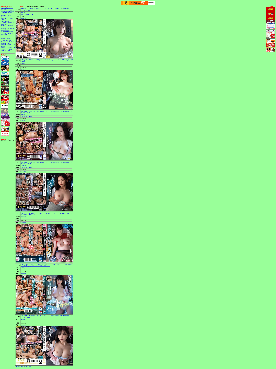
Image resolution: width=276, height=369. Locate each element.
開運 (9, 43)
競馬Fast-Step (4, 34)
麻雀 (10, 38)
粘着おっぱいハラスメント (27, 14)
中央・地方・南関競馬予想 (7, 33)
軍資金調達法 (4, 43)
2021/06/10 (23, 325)
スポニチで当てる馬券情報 (7, 11)
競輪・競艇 (6, 38)
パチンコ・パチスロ (6, 40)
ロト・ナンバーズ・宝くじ (7, 41)
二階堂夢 (23, 319)
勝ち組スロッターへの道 (7, 18)
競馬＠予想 (3, 9)
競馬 (2, 38)
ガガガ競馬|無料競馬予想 (7, 31)
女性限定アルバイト (6, 50)
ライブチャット (5, 49)
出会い (10, 49)
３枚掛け (3, 20)
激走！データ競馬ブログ (7, 25)
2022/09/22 (23, 171)
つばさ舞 (23, 12)
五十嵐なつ (23, 165)
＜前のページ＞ (19, 366)
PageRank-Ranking (5, 21)
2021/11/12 (23, 273)
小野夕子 (23, 114)
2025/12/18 (23, 18)
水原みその (23, 216)
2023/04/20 (23, 120)
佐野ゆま (23, 63)
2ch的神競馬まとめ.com (7, 8)
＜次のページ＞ (27, 366)
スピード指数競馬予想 (6, 12)
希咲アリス (23, 268)
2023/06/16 (23, 69)
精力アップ (12, 47)
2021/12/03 (23, 222)
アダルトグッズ (5, 47)
